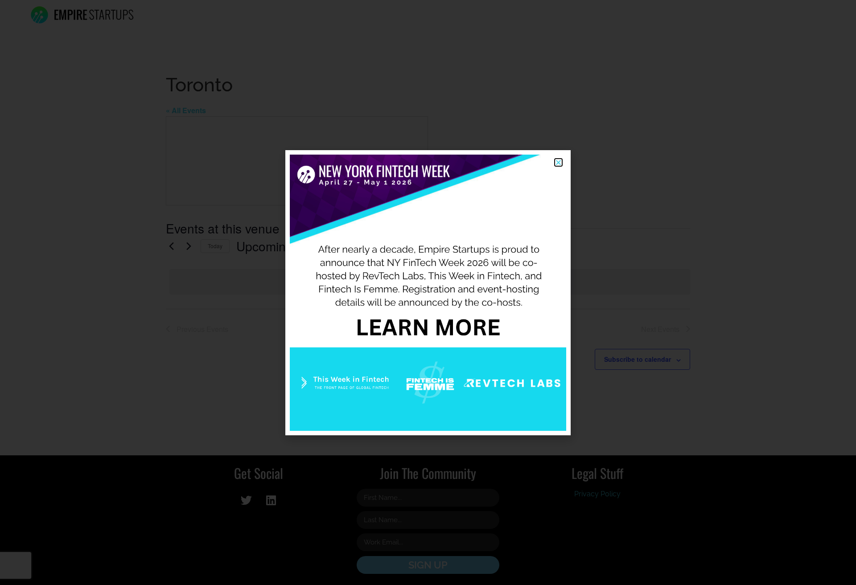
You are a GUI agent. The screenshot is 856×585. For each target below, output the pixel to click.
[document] (428, 292)
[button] (558, 162)
